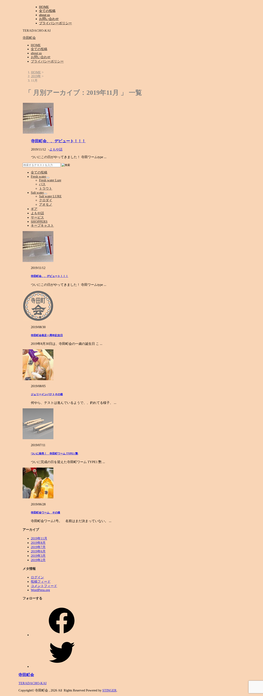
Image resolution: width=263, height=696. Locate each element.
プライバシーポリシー (55, 23)
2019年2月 (38, 560)
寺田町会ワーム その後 (45, 512)
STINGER (109, 690)
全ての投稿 (47, 11)
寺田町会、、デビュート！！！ (58, 141)
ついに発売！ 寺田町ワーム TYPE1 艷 (54, 453)
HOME (44, 7)
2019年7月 (38, 547)
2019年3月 (38, 555)
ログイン (37, 577)
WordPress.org (40, 590)
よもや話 (55, 149)
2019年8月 (38, 542)
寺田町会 (29, 37)
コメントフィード (44, 586)
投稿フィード (41, 581)
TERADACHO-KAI (32, 683)
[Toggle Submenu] (47, 177)
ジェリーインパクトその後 (47, 394)
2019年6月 (38, 551)
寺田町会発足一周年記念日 (47, 335)
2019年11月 (39, 538)
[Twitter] (61, 666)
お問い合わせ (49, 19)
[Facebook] (61, 635)
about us (44, 15)
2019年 (36, 76)
